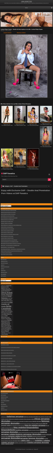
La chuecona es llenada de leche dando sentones (10, 347)
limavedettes (32, 427)
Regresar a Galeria (21, 32)
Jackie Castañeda (6, 307)
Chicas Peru (3, 270)
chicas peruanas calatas (29, 419)
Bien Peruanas (3, 259)
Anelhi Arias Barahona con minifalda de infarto (9, 241)
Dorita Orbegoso (6, 294)
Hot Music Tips (3, 398)
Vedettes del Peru (4, 261)
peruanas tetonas (17, 440)
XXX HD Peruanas (4, 263)
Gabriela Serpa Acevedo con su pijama (8, 212)
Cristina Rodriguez (6, 289)
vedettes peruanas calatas (20, 442)
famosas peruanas (36, 421)
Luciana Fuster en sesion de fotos (7, 238)
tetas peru (32, 440)
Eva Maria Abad (8, 299)
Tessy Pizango (8, 332)
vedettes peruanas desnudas (38, 442)
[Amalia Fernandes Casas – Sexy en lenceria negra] (33, 157)
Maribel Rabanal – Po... (7, 167)
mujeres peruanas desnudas (28, 434)
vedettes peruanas (7, 442)
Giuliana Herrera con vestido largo (7, 219)
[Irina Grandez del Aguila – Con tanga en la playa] (46, 114)
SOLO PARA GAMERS (5, 400)
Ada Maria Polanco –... (7, 123)
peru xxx (25, 440)
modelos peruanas (21, 430)
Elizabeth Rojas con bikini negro (7, 221)
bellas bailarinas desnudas (43, 416)
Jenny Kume (7, 311)
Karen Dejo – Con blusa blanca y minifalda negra (10, 245)
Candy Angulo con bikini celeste (7, 232)
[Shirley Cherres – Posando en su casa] (20, 156)
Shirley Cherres (5, 332)
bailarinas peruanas (6, 125)
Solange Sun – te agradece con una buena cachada (10, 366)
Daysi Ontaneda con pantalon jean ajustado (9, 217)
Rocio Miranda (8, 328)
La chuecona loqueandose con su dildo (8, 355)
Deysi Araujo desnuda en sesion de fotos (8, 210)
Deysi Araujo (6, 292)
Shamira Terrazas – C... (20, 123)
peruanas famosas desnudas (32, 438)
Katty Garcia (6, 312)
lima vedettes (20, 427)
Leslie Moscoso (4, 316)
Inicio (26, 7)
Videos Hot (5, 342)
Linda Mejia (8, 318)
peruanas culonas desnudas (39, 436)
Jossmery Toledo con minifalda (6, 223)
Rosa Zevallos (4, 330)
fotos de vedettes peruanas (35, 425)
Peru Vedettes (3, 274)
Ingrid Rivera (6, 302)
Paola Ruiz (8, 327)
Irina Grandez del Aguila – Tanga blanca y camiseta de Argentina (13, 249)
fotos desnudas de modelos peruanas (17, 425)
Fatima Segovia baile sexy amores (7, 350)
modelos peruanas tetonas (35, 432)
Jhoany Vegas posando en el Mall (7, 230)
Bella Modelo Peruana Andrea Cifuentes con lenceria (11, 243)
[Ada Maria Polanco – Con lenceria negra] (7, 114)
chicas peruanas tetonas (15, 421)
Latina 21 (2, 265)
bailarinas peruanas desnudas (31, 416)
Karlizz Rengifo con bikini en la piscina (8, 214)
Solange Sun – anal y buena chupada (8, 361)
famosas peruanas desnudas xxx (26, 423)
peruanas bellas (4, 436)
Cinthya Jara (7, 288)
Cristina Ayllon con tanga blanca (7, 227)
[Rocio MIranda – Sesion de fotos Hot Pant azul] (46, 135)
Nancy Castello (6, 326)
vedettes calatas (42, 440)
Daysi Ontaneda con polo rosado (7, 236)
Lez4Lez (2, 268)
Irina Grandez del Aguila (6, 304)
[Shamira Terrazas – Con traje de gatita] (20, 114)
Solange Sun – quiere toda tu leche (7, 363)
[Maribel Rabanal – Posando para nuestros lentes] (7, 157)
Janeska (2, 310)
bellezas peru (11, 419)
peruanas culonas (26, 436)
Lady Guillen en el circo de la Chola (7, 216)
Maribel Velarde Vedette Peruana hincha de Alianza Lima (11, 250)
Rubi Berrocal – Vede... (33, 123)
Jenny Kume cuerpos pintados (6, 254)
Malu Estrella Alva (4, 320)
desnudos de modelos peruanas (26, 421)
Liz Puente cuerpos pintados (6, 252)
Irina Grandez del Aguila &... (46, 122)
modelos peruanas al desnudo (34, 430)
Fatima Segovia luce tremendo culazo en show (9, 234)
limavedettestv (8, 430)
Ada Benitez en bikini (5, 344)
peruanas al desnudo (46, 434)
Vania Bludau (4, 334)
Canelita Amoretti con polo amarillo (7, 228)
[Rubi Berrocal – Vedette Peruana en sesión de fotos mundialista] (33, 114)
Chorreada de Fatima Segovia (6, 352)
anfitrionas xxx (4, 416)
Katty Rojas (6, 314)
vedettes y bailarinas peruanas (7, 444)
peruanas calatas (14, 436)
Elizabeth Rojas (4, 296)
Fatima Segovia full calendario (6, 358)
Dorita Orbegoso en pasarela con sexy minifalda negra (11, 225)
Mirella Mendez (7, 324)
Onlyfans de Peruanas (5, 266)
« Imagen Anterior (7, 32)
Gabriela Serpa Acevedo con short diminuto (9, 239)
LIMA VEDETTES (26, 1)
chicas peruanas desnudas (7, 125)
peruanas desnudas (10, 438)
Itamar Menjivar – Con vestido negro (7, 247)
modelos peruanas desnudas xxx (24, 432)
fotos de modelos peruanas (37, 423)
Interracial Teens (4, 272)
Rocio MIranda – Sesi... (46, 144)
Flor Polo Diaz (5, 300)
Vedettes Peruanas (4, 397)
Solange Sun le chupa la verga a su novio (9, 369)
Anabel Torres (3, 285)
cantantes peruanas (19, 419)
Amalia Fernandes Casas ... (33, 166)
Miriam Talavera (4, 325)
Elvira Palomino (6, 297)
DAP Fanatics (3, 276)
